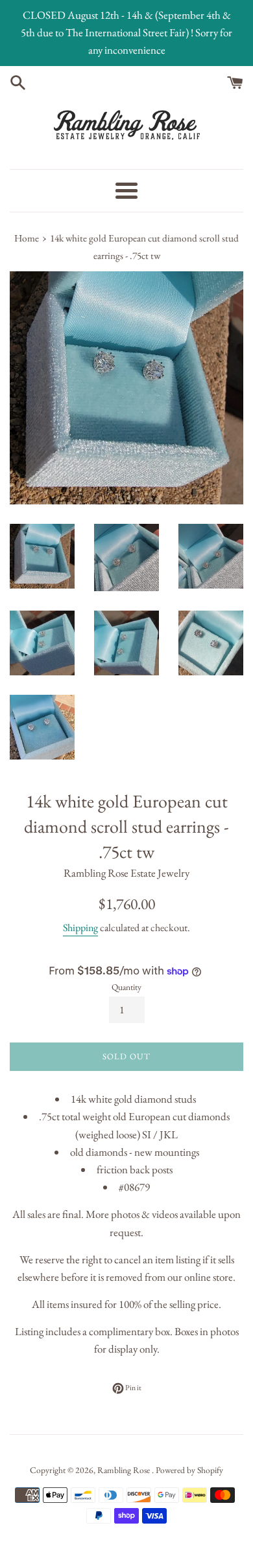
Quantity (126, 987)
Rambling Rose (124, 1470)
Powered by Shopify (189, 1470)
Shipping (80, 927)
